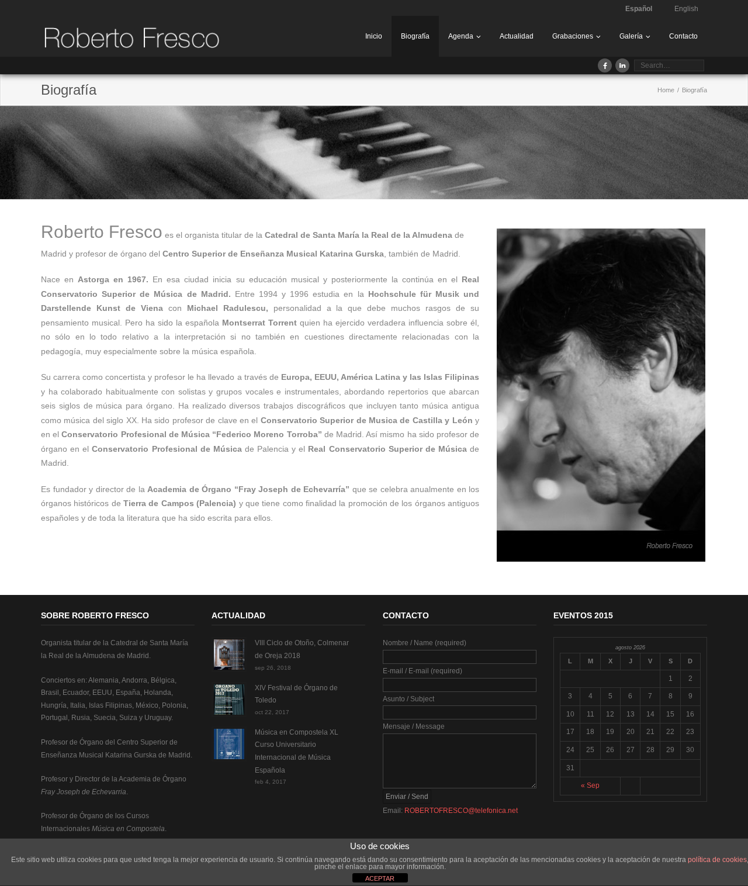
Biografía (415, 36)
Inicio (373, 36)
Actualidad (517, 36)
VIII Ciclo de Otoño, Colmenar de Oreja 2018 (302, 649)
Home (665, 90)
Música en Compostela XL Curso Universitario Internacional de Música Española (296, 751)
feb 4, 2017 (270, 781)
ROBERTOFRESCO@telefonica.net (461, 811)
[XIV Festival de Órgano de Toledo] (229, 699)
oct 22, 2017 (272, 712)
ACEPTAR (379, 878)
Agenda (460, 36)
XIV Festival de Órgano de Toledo (296, 694)
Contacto (683, 36)
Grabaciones (572, 36)
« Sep (590, 785)
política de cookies (717, 860)
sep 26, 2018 (273, 667)
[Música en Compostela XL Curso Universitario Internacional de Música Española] (229, 744)
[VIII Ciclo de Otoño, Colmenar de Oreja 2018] (229, 654)
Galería (631, 36)
